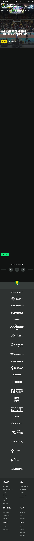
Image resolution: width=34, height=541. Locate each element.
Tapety (5, 518)
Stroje (21, 527)
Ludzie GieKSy (24, 486)
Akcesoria (22, 532)
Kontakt (22, 498)
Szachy (5, 498)
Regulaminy (23, 489)
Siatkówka (6, 495)
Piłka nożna (6, 486)
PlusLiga (5, 255)
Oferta (4, 527)
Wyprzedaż (23, 535)
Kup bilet (22, 518)
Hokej (4, 492)
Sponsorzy (6, 530)
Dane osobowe (24, 495)
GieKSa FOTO (6, 515)
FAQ (21, 515)
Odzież (22, 530)
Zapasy (5, 500)
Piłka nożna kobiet (8, 489)
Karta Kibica (23, 512)
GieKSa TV (6, 512)
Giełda (22, 492)
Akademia (5, 503)
